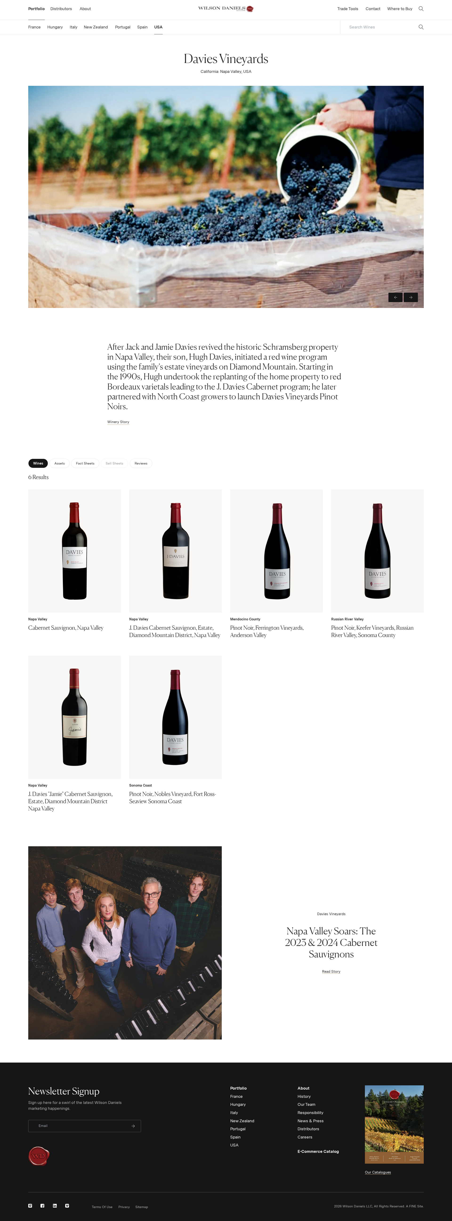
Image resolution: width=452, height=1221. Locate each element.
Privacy (124, 1207)
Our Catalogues (378, 1172)
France (236, 1096)
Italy (234, 1112)
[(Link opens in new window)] (30, 1206)
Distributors (308, 1128)
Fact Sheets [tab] (85, 463)
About (304, 1088)
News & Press (311, 1121)
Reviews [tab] (141, 463)
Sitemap (141, 1207)
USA (234, 1145)
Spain (235, 1137)
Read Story (331, 971)
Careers (305, 1137)
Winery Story (118, 422)
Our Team (306, 1104)
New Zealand (242, 1121)
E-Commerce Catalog (318, 1151)
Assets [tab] (59, 463)
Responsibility (310, 1112)
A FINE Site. (415, 1206)
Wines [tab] (38, 463)
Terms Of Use (102, 1207)
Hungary (238, 1104)
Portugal (238, 1128)
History (304, 1096)
